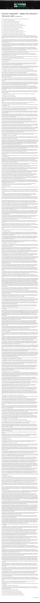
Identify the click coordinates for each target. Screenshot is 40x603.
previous (37, 597)
